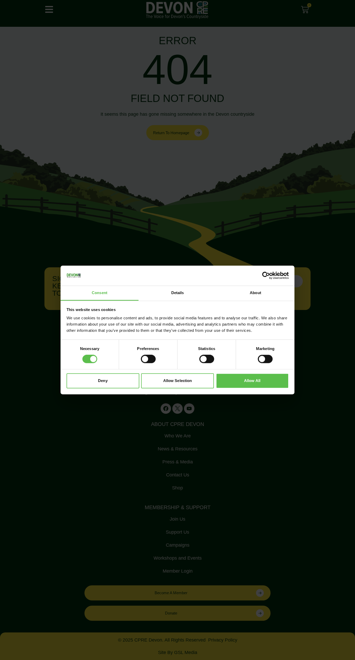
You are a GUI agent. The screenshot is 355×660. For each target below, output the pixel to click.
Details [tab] (177, 292)
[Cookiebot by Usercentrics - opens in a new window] (266, 276)
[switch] (148, 359)
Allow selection (177, 380)
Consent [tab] (99, 292)
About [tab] (255, 292)
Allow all (252, 380)
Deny (102, 380)
